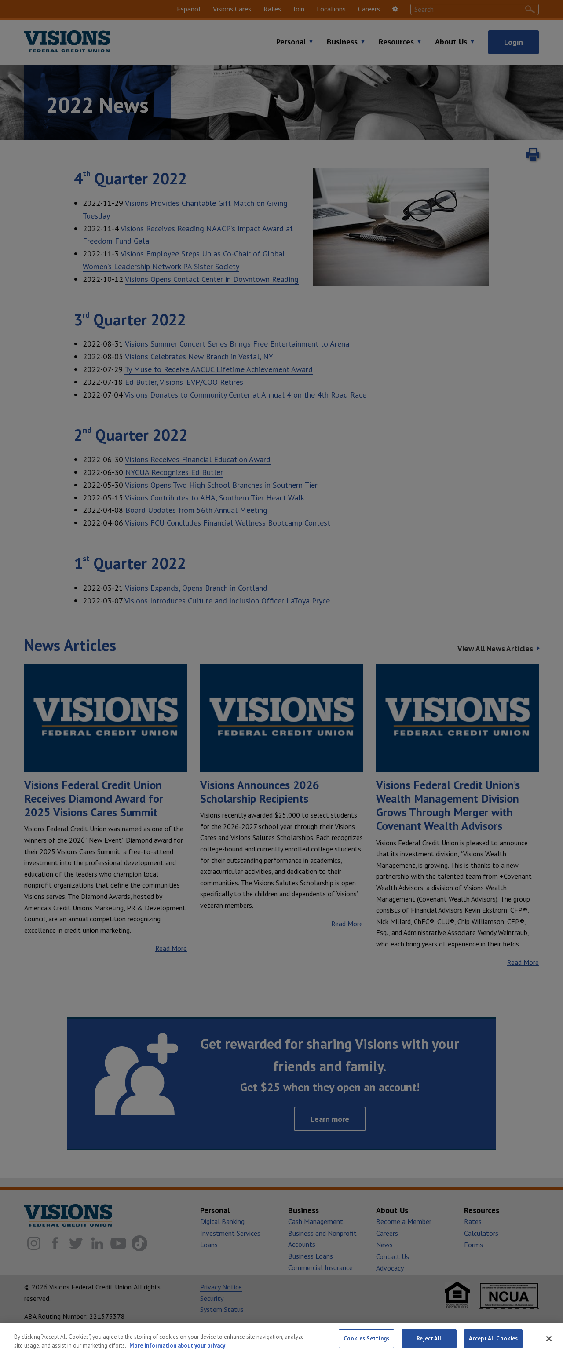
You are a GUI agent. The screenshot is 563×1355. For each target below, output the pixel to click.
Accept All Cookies (493, 1338)
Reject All (429, 1338)
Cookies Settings (366, 1338)
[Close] (549, 1338)
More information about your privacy (177, 1345)
